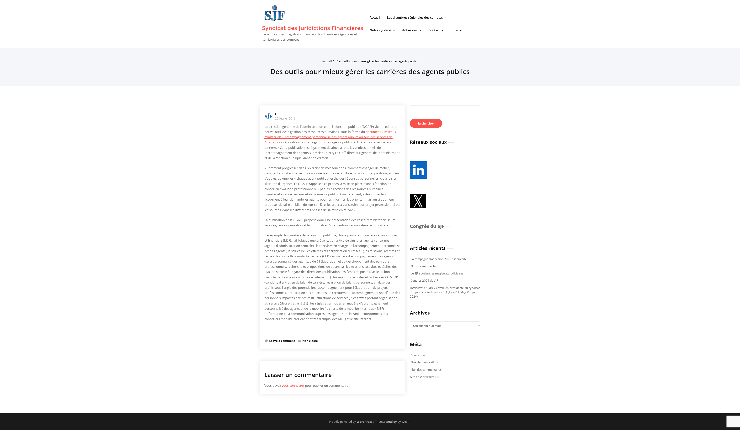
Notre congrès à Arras (425, 266)
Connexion (418, 355)
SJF (277, 113)
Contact (434, 30)
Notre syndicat (380, 30)
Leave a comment (282, 341)
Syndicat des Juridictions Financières (312, 28)
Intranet (456, 30)
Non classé (310, 341)
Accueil (375, 17)
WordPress (364, 421)
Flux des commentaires (426, 369)
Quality (391, 421)
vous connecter (293, 385)
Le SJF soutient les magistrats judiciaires (437, 273)
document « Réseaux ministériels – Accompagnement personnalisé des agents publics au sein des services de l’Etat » (330, 137)
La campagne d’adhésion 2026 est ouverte (439, 259)
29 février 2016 (285, 118)
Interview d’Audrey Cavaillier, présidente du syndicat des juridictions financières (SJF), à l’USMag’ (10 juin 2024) (445, 292)
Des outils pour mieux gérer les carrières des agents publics (377, 61)
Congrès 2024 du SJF (424, 280)
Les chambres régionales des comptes (415, 17)
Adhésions (410, 30)
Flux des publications (425, 362)
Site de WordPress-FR (424, 377)
